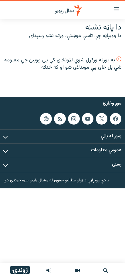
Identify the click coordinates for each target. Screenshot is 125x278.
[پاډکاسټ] (46, 118)
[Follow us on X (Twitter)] (101, 118)
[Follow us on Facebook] (115, 118)
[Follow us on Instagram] (73, 118)
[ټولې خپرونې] (49, 270)
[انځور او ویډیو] (77, 270)
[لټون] (105, 270)
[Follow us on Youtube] (87, 118)
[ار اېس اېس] (60, 118)
